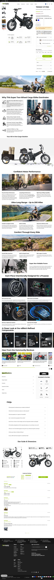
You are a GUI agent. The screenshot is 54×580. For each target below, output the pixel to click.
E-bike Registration (22, 553)
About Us (15, 564)
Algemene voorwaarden (13, 577)
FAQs (21, 546)
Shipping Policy (19, 566)
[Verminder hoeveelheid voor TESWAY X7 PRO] (37, 56)
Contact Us (22, 547)
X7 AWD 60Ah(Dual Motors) (15, 555)
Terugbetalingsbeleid (7, 577)
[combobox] (49, 1)
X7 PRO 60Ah (16, 550)
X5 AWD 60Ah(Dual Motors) (15, 552)
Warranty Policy (19, 564)
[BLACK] (36, 20)
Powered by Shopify (10, 576)
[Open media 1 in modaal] (19, 19)
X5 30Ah (15, 546)
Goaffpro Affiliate (15, 566)
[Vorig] (17, 1)
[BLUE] (38, 20)
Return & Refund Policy (20, 562)
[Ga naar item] (4, 8)
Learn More (20, 542)
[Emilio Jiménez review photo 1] (6, 529)
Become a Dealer (22, 549)
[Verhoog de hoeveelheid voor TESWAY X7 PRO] (40, 56)
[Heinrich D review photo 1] (6, 508)
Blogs (15, 562)
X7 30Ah (15, 547)
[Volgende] (37, 1)
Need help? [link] (50, 71)
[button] (38, 11)
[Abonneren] (46, 547)
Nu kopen (44, 59)
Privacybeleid (3, 577)
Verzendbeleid (18, 577)
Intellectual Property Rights (22, 571)
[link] (14, 287)
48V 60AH (38, 22)
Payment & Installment (22, 551)
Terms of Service (19, 568)
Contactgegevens (4, 578)
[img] (6, 483)
